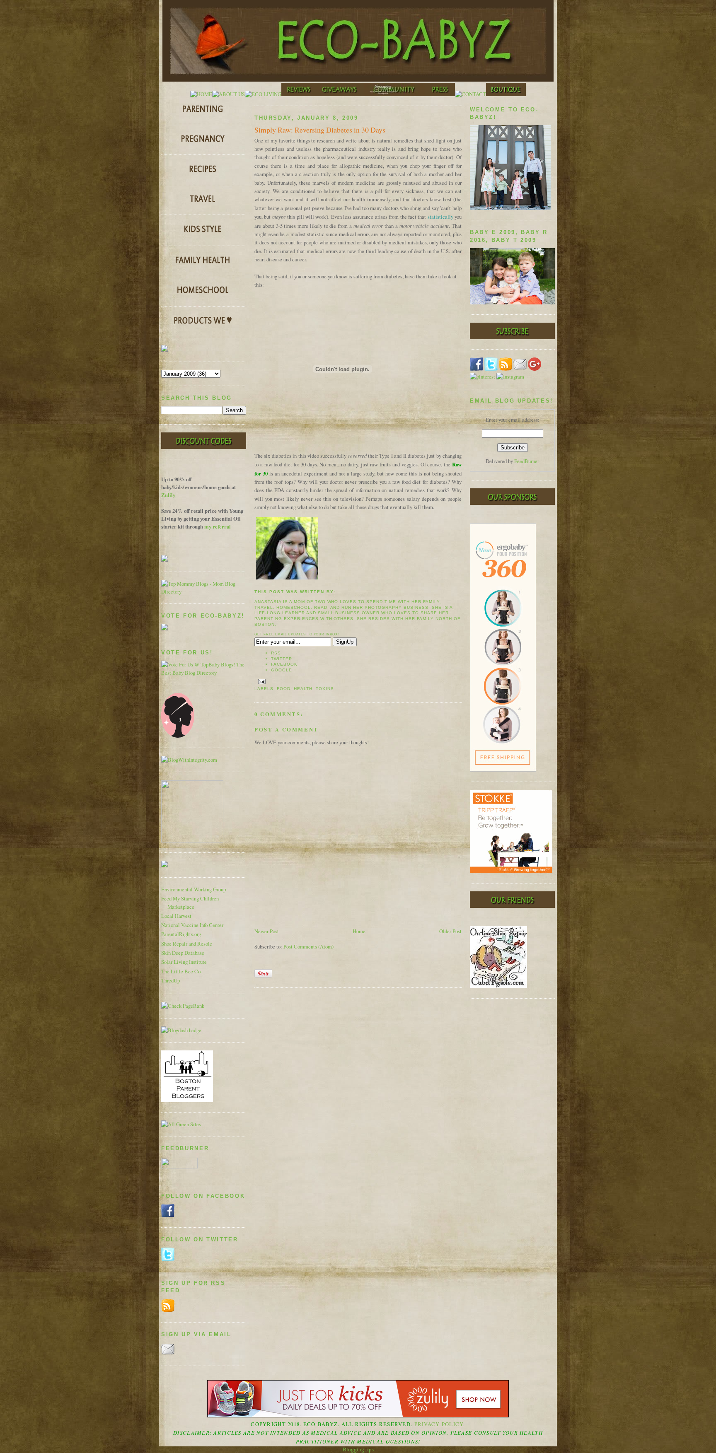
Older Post (450, 931)
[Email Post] (260, 681)
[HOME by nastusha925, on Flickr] (201, 94)
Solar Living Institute (184, 961)
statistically (440, 216)
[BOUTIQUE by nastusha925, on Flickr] (506, 94)
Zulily (168, 495)
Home (359, 931)
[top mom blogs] (203, 591)
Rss (276, 653)
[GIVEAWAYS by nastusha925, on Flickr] (340, 94)
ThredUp (170, 980)
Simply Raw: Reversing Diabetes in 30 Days (319, 130)
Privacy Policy (439, 1424)
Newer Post (266, 931)
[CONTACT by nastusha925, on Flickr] (470, 94)
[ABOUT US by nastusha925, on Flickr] (228, 94)
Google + (284, 670)
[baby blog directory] (203, 672)
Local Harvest (176, 916)
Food (283, 688)
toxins (325, 688)
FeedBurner (526, 461)
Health (303, 688)
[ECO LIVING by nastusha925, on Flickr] (263, 94)
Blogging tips (358, 1449)
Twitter (281, 659)
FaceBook (284, 664)
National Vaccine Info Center (192, 925)
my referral (217, 526)
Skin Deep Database (182, 952)
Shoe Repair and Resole (186, 943)
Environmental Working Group (193, 889)
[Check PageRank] (182, 1005)
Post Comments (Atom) (308, 946)
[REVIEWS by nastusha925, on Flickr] (298, 94)
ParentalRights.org (181, 934)
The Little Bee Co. (181, 971)
